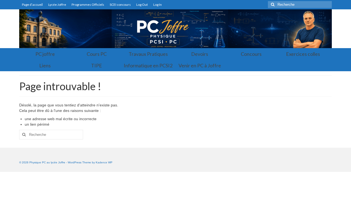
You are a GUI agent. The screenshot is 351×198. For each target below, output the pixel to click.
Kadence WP (104, 162)
